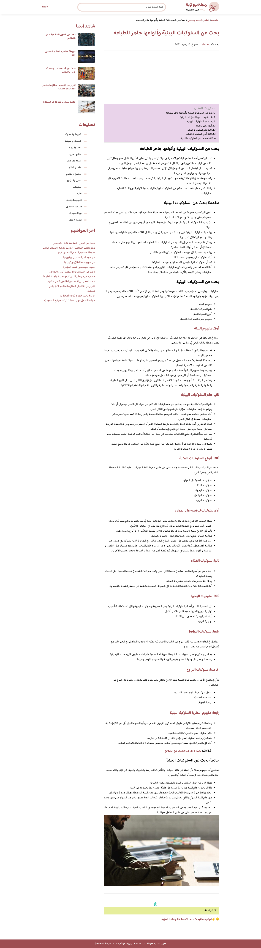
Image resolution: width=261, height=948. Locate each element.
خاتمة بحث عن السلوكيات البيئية (197, 138)
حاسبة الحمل (75, 220)
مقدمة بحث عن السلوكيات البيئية (196, 117)
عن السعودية (75, 213)
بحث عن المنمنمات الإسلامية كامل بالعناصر (60, 70)
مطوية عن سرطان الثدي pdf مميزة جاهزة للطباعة (69, 276)
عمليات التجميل (74, 207)
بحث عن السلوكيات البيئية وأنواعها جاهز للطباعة (190, 113)
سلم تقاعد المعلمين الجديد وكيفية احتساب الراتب (69, 248)
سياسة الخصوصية (102, 944)
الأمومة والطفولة (73, 135)
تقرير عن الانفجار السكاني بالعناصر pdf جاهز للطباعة (58, 87)
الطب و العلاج (75, 167)
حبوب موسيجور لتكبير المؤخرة (79, 267)
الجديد (45, 7)
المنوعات (77, 187)
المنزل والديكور (74, 180)
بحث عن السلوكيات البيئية (200, 121)
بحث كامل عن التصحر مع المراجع (183, 751)
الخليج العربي (75, 154)
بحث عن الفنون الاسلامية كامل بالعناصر (60, 36)
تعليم (79, 194)
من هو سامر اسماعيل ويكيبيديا (79, 257)
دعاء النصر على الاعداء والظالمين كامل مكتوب (71, 281)
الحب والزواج (75, 148)
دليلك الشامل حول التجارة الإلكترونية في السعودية (69, 300)
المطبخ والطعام (74, 174)
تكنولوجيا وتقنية (74, 200)
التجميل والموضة (73, 141)
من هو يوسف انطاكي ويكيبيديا (79, 262)
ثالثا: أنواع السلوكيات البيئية (199, 134)
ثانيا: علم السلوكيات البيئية (199, 130)
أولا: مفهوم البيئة (204, 126)
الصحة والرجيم (74, 161)
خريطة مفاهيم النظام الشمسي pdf (60, 53)
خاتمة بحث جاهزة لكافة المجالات (58, 102)
